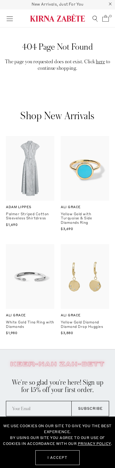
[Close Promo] (110, 4)
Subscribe (90, 408)
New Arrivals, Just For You (58, 4)
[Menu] (9, 18)
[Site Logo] (57, 17)
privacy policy (94, 443)
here (100, 61)
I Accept (57, 457)
